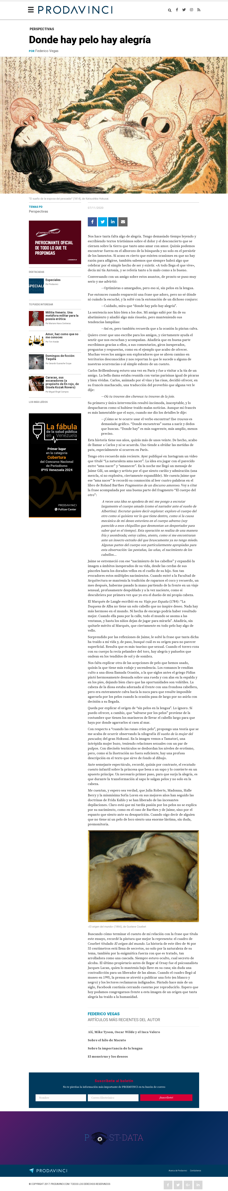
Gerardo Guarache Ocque (60, 363)
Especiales (53, 280)
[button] (166, 1097)
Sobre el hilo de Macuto (107, 1040)
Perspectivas (38, 211)
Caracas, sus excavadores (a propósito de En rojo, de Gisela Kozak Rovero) (62, 382)
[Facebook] (177, 10)
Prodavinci (53, 284)
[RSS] (198, 10)
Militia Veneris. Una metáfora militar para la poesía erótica (62, 315)
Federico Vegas (46, 51)
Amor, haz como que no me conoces (62, 336)
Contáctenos (195, 1170)
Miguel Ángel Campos (59, 391)
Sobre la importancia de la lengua (115, 1048)
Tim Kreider (54, 341)
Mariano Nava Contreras (60, 323)
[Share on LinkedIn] (112, 221)
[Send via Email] (123, 221)
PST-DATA (114, 1137)
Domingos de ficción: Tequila (60, 357)
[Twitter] (184, 10)
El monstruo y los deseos (108, 1057)
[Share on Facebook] (92, 221)
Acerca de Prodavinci (178, 1170)
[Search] (170, 10)
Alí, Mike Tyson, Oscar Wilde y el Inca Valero (124, 1032)
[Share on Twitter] (102, 221)
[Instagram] (191, 10)
